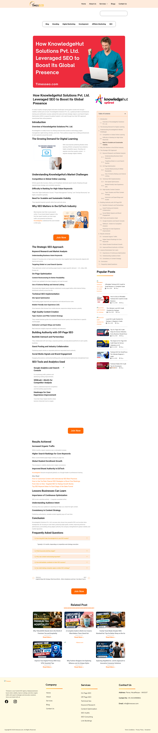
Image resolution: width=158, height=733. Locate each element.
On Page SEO (86, 693)
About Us (92, 4)
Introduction (103, 119)
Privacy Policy (140, 730)
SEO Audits (85, 713)
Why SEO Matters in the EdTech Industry (112, 147)
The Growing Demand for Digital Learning (112, 127)
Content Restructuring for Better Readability (114, 170)
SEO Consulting (87, 717)
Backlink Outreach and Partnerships (113, 205)
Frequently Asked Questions (109, 264)
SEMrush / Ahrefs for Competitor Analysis (112, 225)
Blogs (113, 4)
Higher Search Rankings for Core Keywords (112, 240)
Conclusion (104, 261)
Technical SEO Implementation (111, 179)
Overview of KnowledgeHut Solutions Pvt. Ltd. (113, 123)
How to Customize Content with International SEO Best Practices (54, 479)
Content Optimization (89, 709)
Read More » (47, 637)
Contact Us (123, 4)
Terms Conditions (130, 730)
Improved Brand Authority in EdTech (113, 247)
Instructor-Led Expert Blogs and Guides (114, 198)
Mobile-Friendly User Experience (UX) (114, 185)
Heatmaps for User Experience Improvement (111, 230)
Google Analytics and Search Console (113, 221)
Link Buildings (86, 721)
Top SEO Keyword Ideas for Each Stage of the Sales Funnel (52, 486)
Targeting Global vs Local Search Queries (114, 162)
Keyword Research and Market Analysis (114, 153)
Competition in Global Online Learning (114, 134)
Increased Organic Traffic (110, 236)
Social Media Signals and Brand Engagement (112, 214)
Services (102, 4)
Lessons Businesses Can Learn (109, 250)
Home (83, 4)
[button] (107, 3)
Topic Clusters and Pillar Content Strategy (114, 193)
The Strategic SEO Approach (108, 150)
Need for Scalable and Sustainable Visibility (113, 143)
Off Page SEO (86, 697)
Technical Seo (86, 701)
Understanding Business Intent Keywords (114, 157)
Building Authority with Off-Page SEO (111, 202)
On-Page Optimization (109, 166)
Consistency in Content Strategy (112, 258)
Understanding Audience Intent (111, 256)
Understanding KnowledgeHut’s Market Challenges (111, 131)
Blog (48, 705)
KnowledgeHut (38, 220)
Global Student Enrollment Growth (112, 244)
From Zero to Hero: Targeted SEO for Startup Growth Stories (52, 484)
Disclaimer (148, 730)
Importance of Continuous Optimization (114, 253)
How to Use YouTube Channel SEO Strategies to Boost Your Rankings (56, 481)
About (48, 697)
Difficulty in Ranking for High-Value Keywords (113, 138)
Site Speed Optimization (112, 182)
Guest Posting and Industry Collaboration (110, 209)
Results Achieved (105, 234)
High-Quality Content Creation (111, 189)
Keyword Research (88, 705)
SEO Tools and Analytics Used (109, 218)
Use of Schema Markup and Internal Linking (115, 175)
